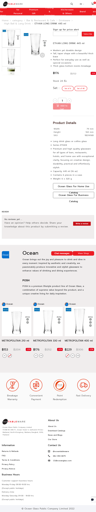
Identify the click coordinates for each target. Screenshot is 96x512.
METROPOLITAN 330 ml (47, 340)
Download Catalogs (56, 430)
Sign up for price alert (66, 29)
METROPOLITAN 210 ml (15, 340)
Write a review (82, 223)
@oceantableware (61, 451)
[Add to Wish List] (42, 55)
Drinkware (64, 20)
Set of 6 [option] (68, 88)
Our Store (52, 439)
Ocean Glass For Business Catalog (73, 195)
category (17, 20)
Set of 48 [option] (80, 88)
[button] (11, 57)
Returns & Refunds (10, 451)
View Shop (83, 253)
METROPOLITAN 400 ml (79, 340)
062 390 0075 (59, 456)
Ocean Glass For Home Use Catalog (73, 187)
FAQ (4, 455)
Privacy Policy (8, 464)
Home (5, 20)
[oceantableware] (14, 4)
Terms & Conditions (11, 460)
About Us (52, 426)
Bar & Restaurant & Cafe (40, 20)
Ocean (30, 253)
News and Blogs (55, 435)
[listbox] (75, 88)
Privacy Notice (8, 468)
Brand (83, 11)
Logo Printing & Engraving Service (49, 12)
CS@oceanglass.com (62, 460)
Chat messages (61, 253)
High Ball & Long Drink (17, 23)
